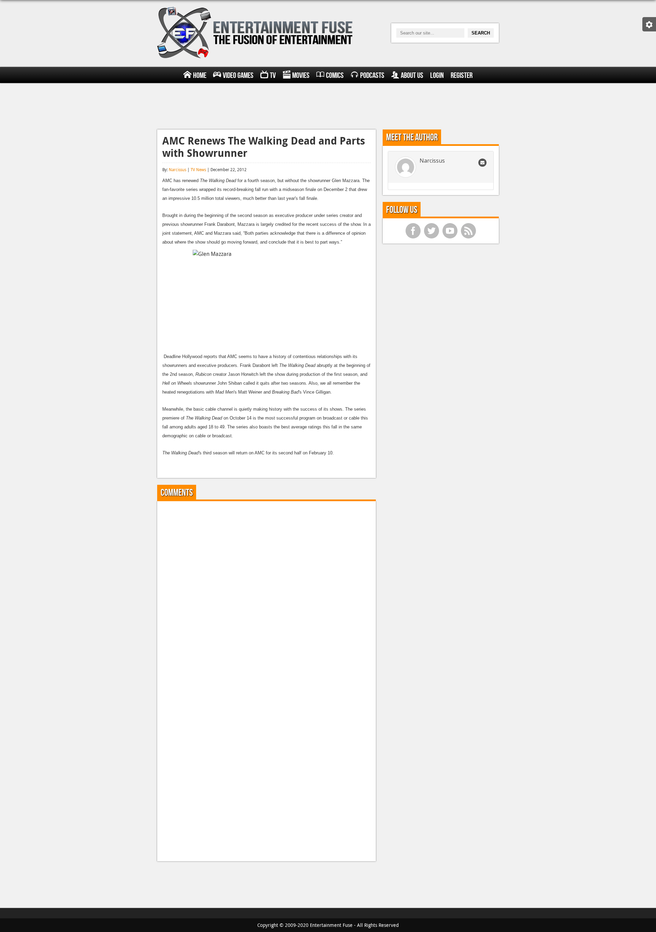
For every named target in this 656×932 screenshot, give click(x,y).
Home (199, 75)
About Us (412, 75)
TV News (198, 169)
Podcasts (372, 75)
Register (462, 75)
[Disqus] (266, 591)
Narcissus (177, 169)
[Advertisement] (328, 105)
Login (437, 75)
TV (273, 75)
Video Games (238, 75)
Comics (335, 75)
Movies (301, 75)
